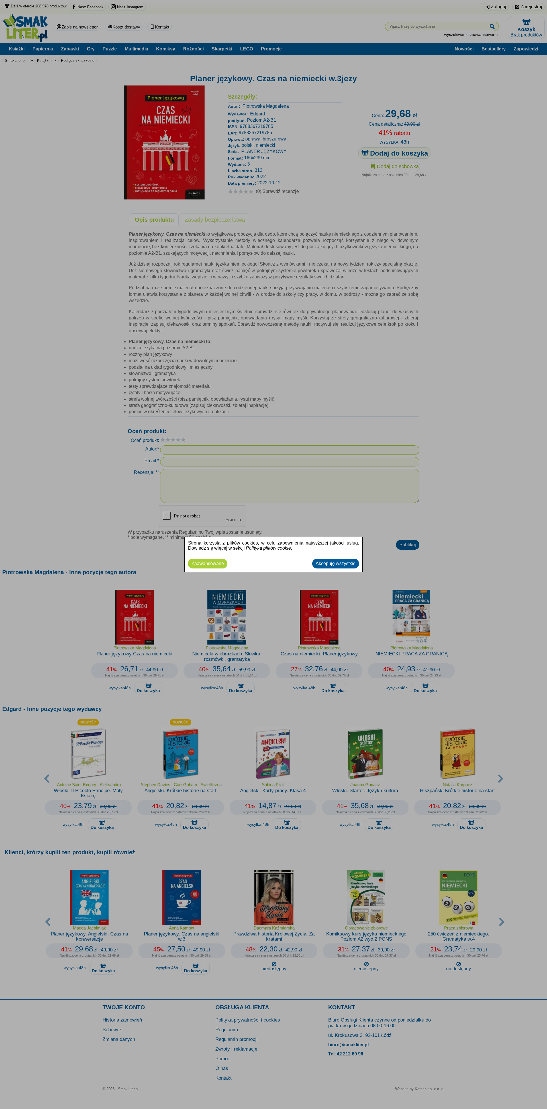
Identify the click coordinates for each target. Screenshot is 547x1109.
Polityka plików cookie (268, 548)
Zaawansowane (207, 563)
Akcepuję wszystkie (336, 563)
